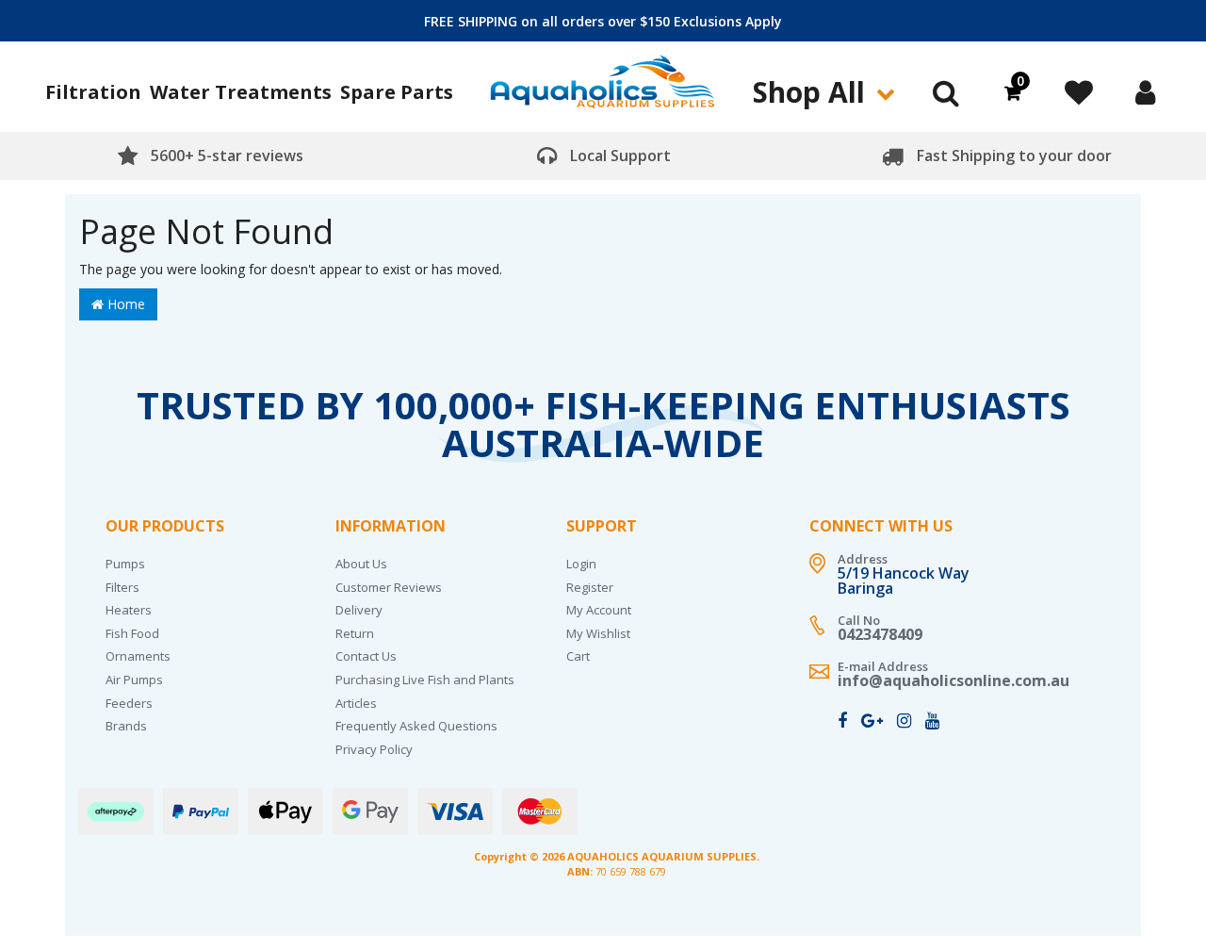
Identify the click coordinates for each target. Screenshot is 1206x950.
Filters (122, 587)
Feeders (129, 703)
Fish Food (132, 633)
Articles (356, 703)
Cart (578, 655)
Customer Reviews (388, 587)
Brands (126, 725)
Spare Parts (396, 92)
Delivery (359, 609)
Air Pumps (134, 679)
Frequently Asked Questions (416, 725)
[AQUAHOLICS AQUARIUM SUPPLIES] (603, 89)
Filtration (93, 92)
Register (589, 587)
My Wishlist (598, 633)
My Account (598, 609)
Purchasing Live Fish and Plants (424, 679)
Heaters (129, 609)
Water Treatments (241, 92)
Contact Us (366, 655)
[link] (842, 720)
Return (354, 633)
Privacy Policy (374, 749)
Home (124, 304)
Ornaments (138, 655)
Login (581, 563)
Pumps (125, 563)
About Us (361, 563)
